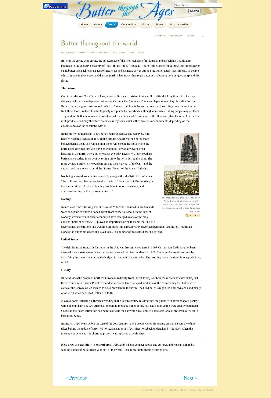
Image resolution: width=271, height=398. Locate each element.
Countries (160, 36)
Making (146, 24)
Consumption (175, 36)
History (98, 24)
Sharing (190, 36)
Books (159, 24)
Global (111, 24)
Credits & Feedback (201, 389)
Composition (128, 24)
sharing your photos (155, 350)
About (183, 389)
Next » (190, 377)
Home (84, 24)
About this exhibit (179, 24)
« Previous (76, 377)
